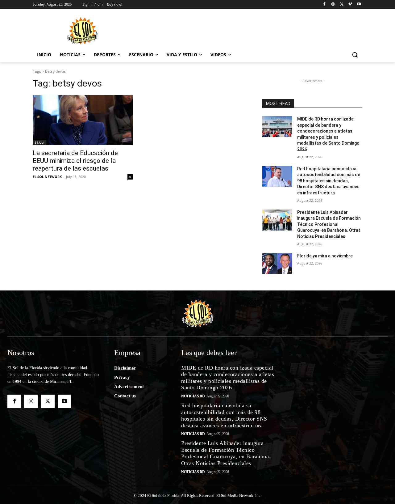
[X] (341, 4)
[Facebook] (324, 4)
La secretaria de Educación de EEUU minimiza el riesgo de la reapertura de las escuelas (75, 160)
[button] (354, 54)
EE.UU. (39, 142)
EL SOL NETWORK (47, 176)
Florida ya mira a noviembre (325, 255)
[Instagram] (333, 4)
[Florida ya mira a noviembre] (277, 263)
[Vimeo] (350, 4)
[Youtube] (358, 4)
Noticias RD (193, 396)
